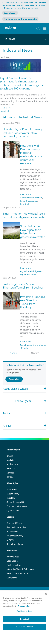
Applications (12, 464)
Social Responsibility (16, 502)
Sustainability (13, 493)
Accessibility (12, 531)
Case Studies (13, 561)
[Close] (46, 594)
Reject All (24, 619)
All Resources (13, 556)
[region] (24, 611)
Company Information (17, 506)
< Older (13, 352)
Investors (11, 498)
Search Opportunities (16, 527)
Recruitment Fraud (15, 544)
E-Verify (10, 540)
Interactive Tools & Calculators (20, 569)
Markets (10, 460)
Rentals (10, 477)
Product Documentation (17, 573)
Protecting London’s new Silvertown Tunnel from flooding (23, 285)
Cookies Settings (24, 611)
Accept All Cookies (24, 627)
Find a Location (14, 565)
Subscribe (14, 379)
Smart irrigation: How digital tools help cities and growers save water (24, 215)
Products (11, 468)
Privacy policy (24, 606)
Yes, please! (10, 13)
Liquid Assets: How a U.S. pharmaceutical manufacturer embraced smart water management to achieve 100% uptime (23, 83)
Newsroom (11, 489)
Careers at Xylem (14, 523)
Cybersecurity (13, 510)
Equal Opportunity (15, 535)
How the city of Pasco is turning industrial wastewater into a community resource (22, 133)
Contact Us (12, 577)
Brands (10, 456)
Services (10, 472)
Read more (5, 107)
